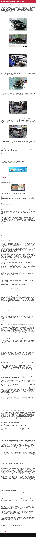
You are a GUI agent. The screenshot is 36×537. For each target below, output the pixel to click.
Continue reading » (3, 177)
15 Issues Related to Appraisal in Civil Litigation (10, 180)
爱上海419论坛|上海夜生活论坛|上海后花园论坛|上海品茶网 (12, 1)
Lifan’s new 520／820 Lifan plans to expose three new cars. (13, 4)
